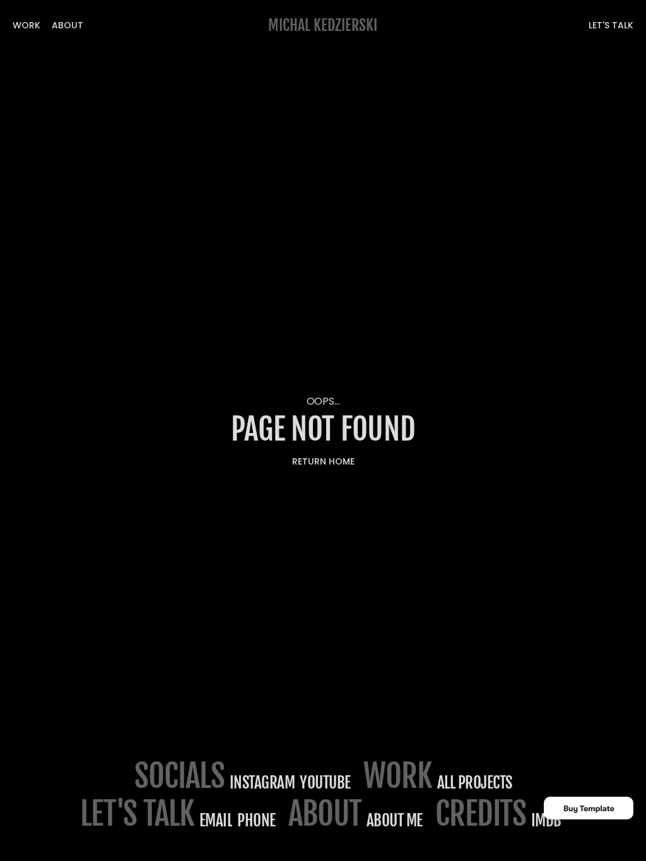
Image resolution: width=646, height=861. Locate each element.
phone (256, 820)
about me (395, 820)
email (216, 820)
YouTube (325, 782)
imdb (546, 820)
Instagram (262, 782)
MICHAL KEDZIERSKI (323, 25)
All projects (474, 782)
